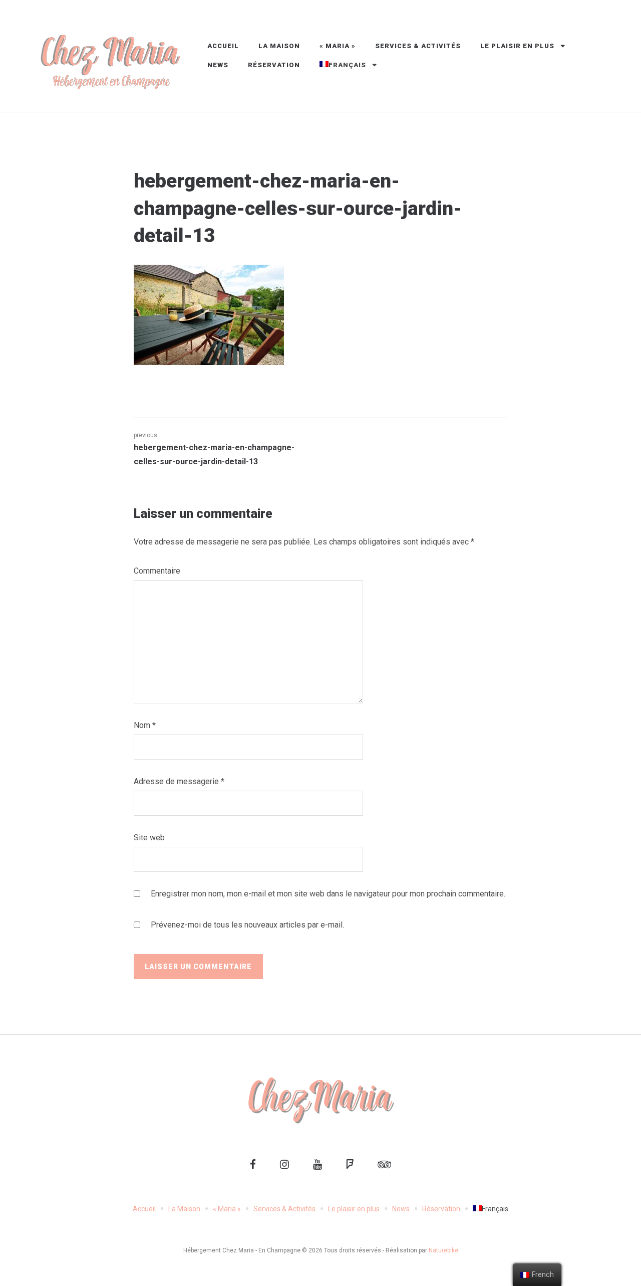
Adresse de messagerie (179, 781)
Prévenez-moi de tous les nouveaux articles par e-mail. (247, 925)
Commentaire (157, 571)
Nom (145, 725)
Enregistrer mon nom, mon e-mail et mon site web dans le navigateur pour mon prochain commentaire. (328, 893)
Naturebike (443, 1250)
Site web (149, 837)
